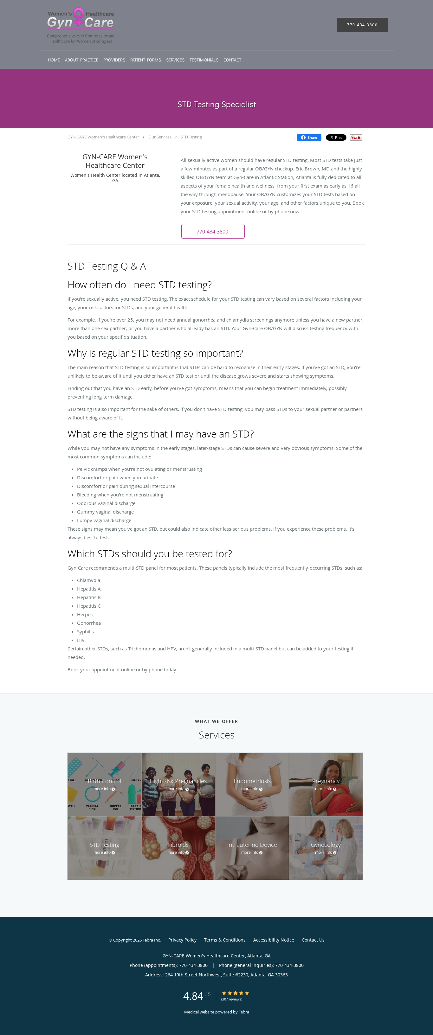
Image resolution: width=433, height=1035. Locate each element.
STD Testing (191, 137)
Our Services (159, 137)
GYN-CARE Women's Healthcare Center (103, 137)
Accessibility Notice (273, 940)
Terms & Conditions (225, 940)
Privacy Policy (182, 940)
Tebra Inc (151, 940)
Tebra (244, 1012)
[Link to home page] (71, 25)
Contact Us (313, 940)
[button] (213, 231)
